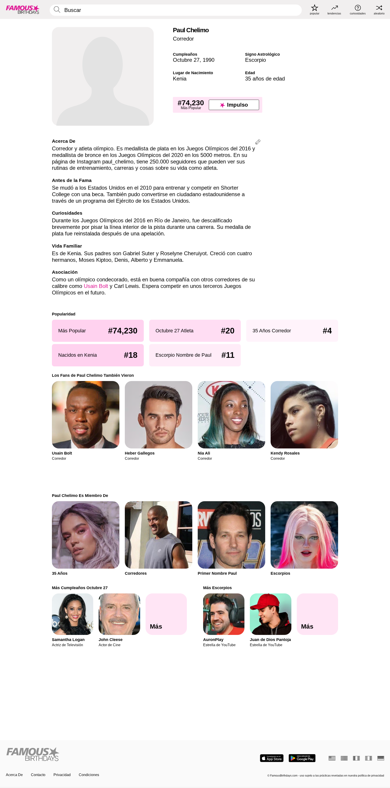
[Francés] (356, 758)
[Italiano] (368, 758)
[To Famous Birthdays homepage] (22, 9)
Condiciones (89, 775)
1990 (208, 60)
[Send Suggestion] (258, 142)
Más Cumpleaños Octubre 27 (80, 587)
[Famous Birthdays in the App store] (271, 758)
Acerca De (14, 775)
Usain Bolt (96, 286)
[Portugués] (344, 758)
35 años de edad (265, 79)
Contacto (38, 775)
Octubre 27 (186, 60)
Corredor (183, 39)
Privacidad (62, 775)
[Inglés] (332, 758)
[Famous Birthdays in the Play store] (302, 758)
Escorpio (255, 60)
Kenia (179, 79)
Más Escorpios (217, 587)
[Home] (99, 754)
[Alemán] (380, 758)
